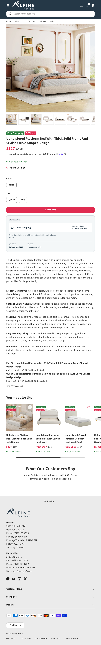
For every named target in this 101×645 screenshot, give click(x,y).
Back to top (49, 501)
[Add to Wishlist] (30, 407)
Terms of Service (72, 638)
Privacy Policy (56, 638)
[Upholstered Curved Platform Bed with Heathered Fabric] (78, 417)
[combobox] (50, 14)
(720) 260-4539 (21, 533)
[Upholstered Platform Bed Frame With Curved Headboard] (49, 417)
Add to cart (50, 209)
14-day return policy (34, 247)
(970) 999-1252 (21, 564)
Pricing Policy (26, 638)
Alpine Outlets (17, 633)
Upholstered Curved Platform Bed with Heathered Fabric (75, 439)
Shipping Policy (41, 638)
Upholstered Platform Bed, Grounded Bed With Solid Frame (19, 439)
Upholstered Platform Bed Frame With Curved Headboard (48, 439)
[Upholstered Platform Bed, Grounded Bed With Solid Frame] (19, 417)
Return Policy (11, 638)
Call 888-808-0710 (16, 247)
